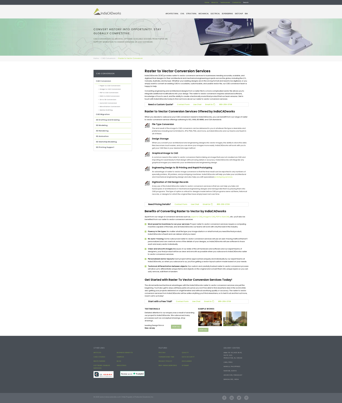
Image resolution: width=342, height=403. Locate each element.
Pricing (162, 352)
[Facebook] (224, 397)
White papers (99, 361)
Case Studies (99, 357)
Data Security (188, 357)
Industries (121, 365)
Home (207, 2)
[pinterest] (246, 397)
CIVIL (182, 13)
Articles (97, 352)
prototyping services (223, 177)
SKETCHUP (239, 13)
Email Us (209, 104)
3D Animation (102, 136)
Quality (185, 352)
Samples (120, 357)
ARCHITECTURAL (172, 13)
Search (245, 2)
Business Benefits (125, 352)
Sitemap (185, 365)
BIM (246, 13)
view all (176, 327)
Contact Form (183, 104)
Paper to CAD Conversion (110, 86)
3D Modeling (102, 125)
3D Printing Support (105, 147)
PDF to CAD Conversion (109, 93)
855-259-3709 (225, 104)
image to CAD (209, 216)
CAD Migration (103, 114)
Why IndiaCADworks (168, 365)
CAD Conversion (108, 58)
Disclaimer (187, 361)
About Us (214, 2)
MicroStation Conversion (110, 106)
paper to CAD (196, 216)
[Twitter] (239, 397)
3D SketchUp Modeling (106, 141)
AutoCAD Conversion (108, 103)
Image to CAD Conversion (110, 89)
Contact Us (236, 2)
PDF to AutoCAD (222, 216)
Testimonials (225, 2)
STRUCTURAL (191, 13)
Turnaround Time (166, 357)
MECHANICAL (204, 13)
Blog (119, 361)
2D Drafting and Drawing (108, 120)
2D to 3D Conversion (108, 99)
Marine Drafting (106, 110)
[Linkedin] (232, 397)
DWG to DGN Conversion (110, 96)
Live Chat (197, 104)
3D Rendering (227, 13)
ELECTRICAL (215, 13)
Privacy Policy (165, 361)
